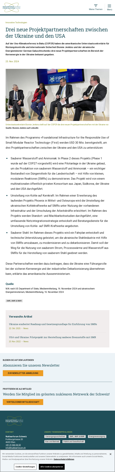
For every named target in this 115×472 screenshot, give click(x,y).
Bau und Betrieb (52, 442)
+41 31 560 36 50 (13, 445)
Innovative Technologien (16, 22)
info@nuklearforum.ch (16, 448)
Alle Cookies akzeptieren (51, 467)
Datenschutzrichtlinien (64, 459)
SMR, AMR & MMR (14, 301)
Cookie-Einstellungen (25, 467)
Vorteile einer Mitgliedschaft (23, 402)
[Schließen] (110, 454)
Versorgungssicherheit (55, 437)
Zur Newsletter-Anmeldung (23, 373)
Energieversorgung (97, 437)
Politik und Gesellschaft (74, 442)
